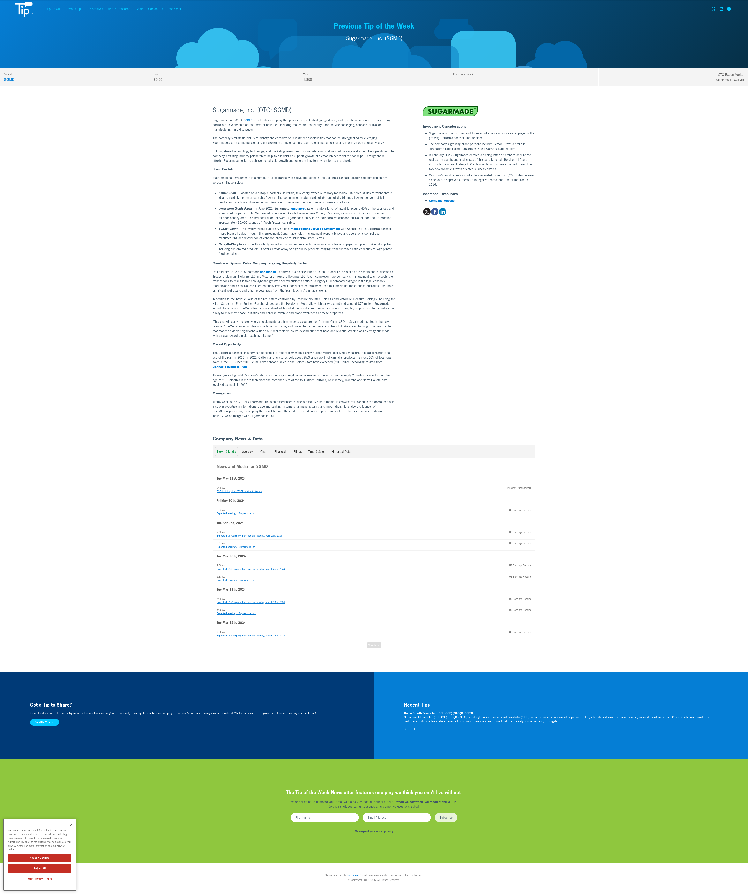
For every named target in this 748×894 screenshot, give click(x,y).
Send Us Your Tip (44, 722)
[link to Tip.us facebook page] (729, 8)
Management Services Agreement (315, 229)
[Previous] (406, 729)
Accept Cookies (39, 858)
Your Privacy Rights (39, 879)
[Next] (414, 729)
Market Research (119, 8)
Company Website (442, 201)
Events (139, 8)
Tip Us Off (53, 8)
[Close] (71, 824)
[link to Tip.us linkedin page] (721, 8)
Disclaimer (174, 8)
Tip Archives (95, 8)
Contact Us (155, 8)
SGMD (9, 79)
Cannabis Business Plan (230, 367)
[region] (39, 855)
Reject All (40, 868)
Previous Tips (73, 8)
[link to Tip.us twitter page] (714, 8)
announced (298, 208)
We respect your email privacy (374, 831)
